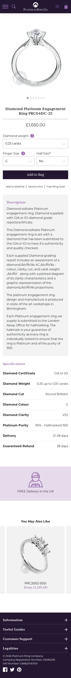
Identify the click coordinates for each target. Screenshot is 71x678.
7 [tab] (44, 98)
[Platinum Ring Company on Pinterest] (19, 669)
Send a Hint (35, 186)
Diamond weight (16, 136)
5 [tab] (38, 98)
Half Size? (44, 153)
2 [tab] (30, 98)
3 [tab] (33, 98)
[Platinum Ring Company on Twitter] (12, 669)
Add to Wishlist (15, 186)
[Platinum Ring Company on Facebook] (5, 669)
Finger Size (11, 153)
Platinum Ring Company (27, 655)
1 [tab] (28, 98)
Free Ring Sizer (56, 186)
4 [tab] (36, 98)
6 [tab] (41, 98)
